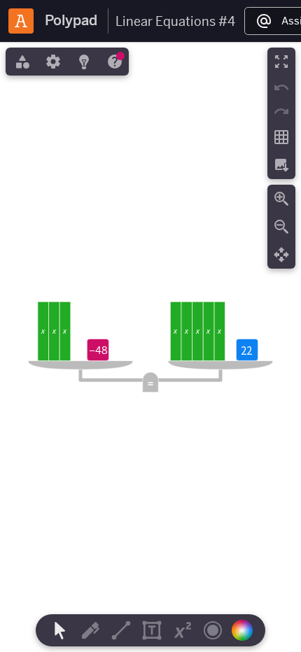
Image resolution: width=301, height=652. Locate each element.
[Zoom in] (281, 199)
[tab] (21, 62)
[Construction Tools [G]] (121, 630)
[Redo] (281, 111)
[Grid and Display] (281, 137)
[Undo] (281, 87)
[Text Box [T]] (151, 630)
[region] (150, 347)
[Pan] (281, 255)
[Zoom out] (281, 227)
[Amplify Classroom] (21, 21)
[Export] (281, 165)
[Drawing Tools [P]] (90, 630)
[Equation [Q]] (182, 630)
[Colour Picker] (246, 630)
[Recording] (212, 630)
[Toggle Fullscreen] (281, 62)
